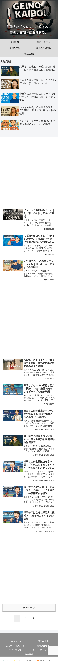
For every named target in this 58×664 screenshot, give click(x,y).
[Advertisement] (29, 174)
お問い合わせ (43, 645)
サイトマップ (15, 650)
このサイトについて (15, 645)
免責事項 (29, 654)
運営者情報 (43, 641)
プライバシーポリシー (43, 650)
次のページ (29, 607)
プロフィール (15, 641)
